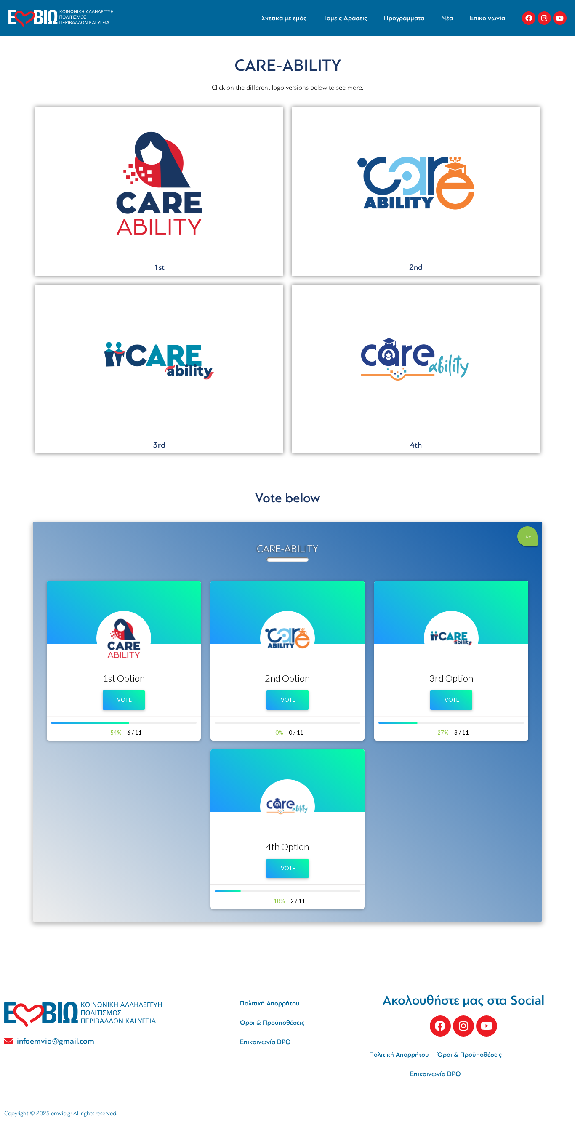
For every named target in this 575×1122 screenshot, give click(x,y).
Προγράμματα (404, 18)
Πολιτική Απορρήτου (270, 1003)
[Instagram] (544, 18)
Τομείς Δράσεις (345, 18)
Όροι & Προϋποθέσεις (272, 1022)
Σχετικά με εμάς (283, 18)
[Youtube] (560, 18)
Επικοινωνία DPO (265, 1042)
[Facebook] (528, 18)
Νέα (447, 18)
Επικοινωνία (487, 18)
